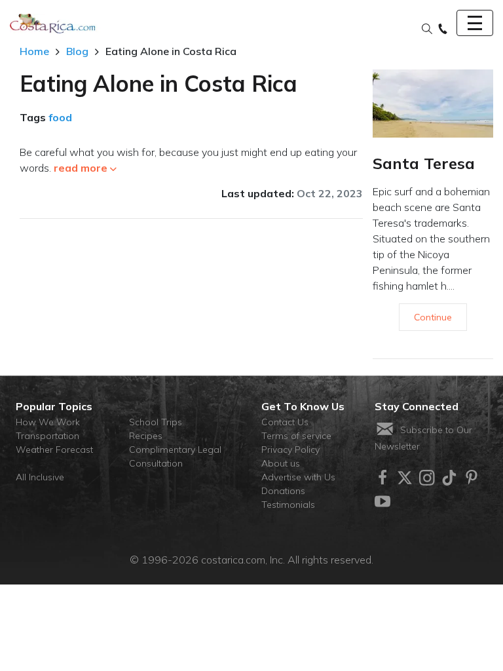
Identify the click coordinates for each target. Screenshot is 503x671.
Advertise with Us (298, 477)
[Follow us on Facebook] (382, 477)
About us (280, 463)
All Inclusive (40, 477)
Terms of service (296, 436)
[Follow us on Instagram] (427, 477)
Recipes (145, 436)
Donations (283, 491)
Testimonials (288, 504)
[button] (427, 29)
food (60, 117)
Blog (77, 51)
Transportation (47, 436)
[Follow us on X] (405, 477)
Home (34, 51)
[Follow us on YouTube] (382, 501)
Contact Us (284, 422)
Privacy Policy (290, 449)
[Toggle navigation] (474, 23)
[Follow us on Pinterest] (471, 477)
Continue (433, 317)
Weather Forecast (54, 449)
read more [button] (80, 167)
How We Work (48, 422)
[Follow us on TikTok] (449, 477)
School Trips (155, 422)
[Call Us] (443, 29)
